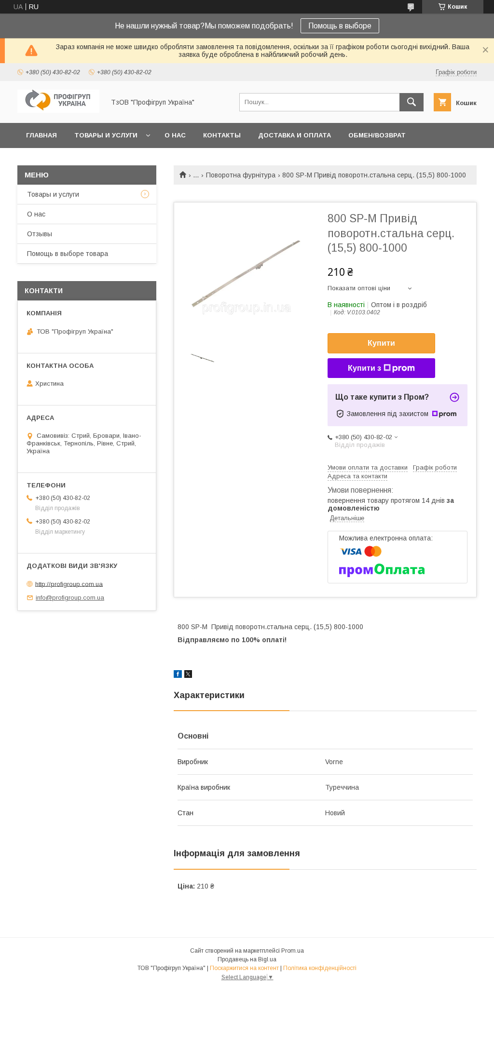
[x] (188, 675)
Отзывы (39, 234)
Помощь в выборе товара (67, 253)
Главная (41, 135)
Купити (381, 343)
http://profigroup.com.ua (69, 583)
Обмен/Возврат (377, 135)
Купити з (364, 368)
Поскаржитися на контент (244, 968)
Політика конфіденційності (320, 968)
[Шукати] (411, 102)
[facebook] (178, 675)
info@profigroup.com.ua (70, 597)
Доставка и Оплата (294, 135)
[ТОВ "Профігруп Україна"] (58, 110)
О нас (175, 135)
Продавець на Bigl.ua (247, 959)
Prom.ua (292, 950)
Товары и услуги (105, 135)
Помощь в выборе (339, 26)
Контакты (222, 135)
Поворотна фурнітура (240, 175)
